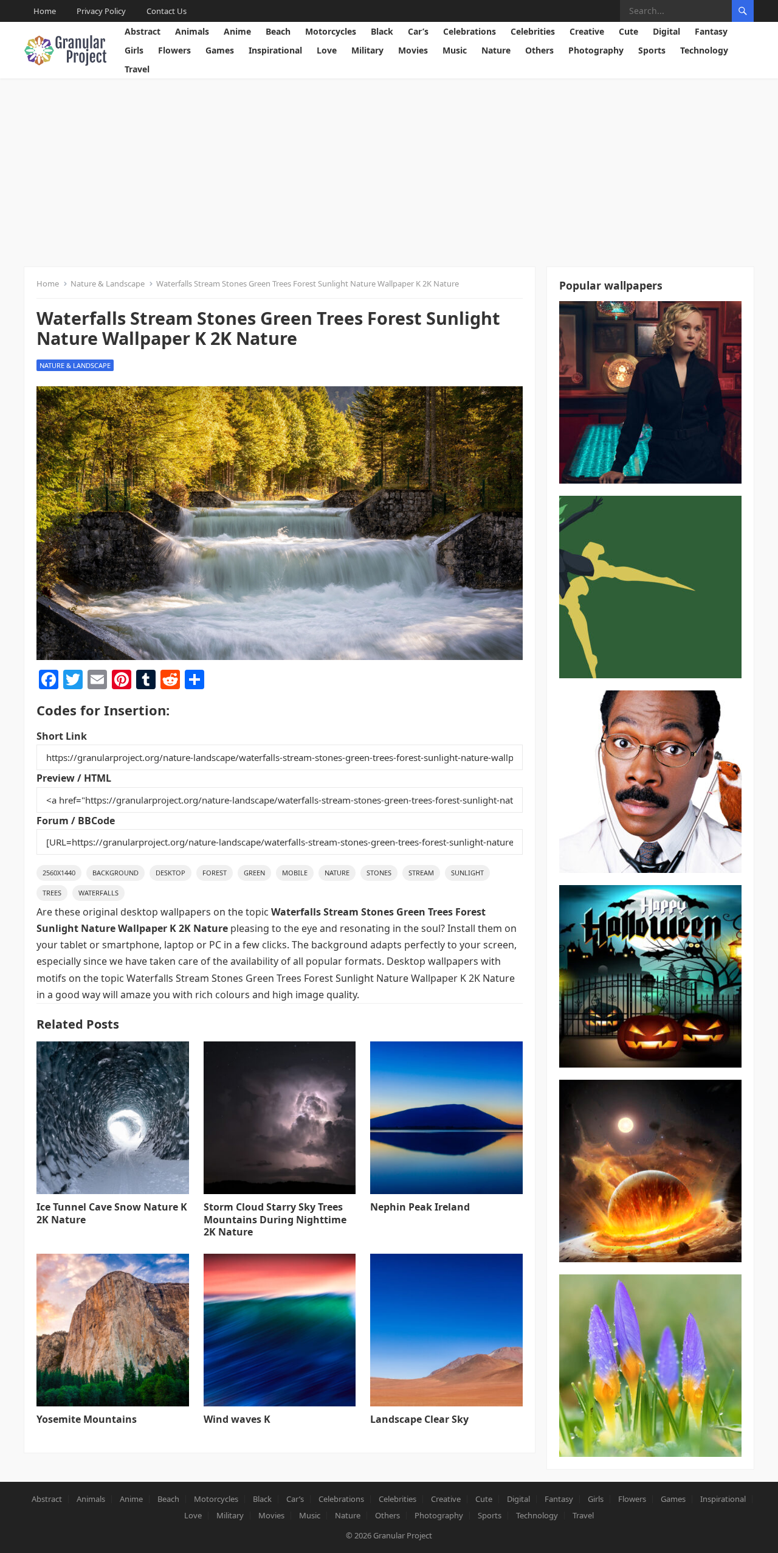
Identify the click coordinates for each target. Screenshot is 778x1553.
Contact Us (166, 10)
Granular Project (402, 1535)
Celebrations (469, 31)
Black (382, 31)
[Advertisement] (389, 170)
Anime (237, 31)
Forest (214, 872)
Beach (278, 31)
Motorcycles (330, 31)
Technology (704, 50)
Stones (379, 872)
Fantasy (711, 31)
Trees (52, 892)
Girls (134, 50)
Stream (421, 872)
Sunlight (467, 872)
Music (454, 50)
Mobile (295, 872)
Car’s (418, 31)
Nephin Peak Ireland (420, 1207)
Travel (137, 69)
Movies (413, 50)
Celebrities (533, 31)
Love (327, 50)
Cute (628, 31)
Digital (666, 31)
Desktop (170, 872)
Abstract (142, 31)
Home (44, 10)
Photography (596, 50)
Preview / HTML (73, 778)
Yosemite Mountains (86, 1419)
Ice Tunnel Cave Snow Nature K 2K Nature (111, 1213)
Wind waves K (237, 1419)
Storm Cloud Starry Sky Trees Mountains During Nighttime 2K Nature (275, 1219)
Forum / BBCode (75, 820)
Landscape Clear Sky (419, 1419)
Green (254, 872)
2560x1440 (59, 872)
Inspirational (275, 50)
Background (115, 872)
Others (539, 50)
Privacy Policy (101, 10)
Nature (496, 50)
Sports (652, 50)
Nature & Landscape (108, 283)
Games (219, 50)
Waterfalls (98, 892)
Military (367, 50)
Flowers (174, 50)
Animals (192, 31)
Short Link (61, 736)
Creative (587, 31)
